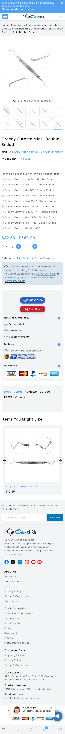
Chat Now (34, 309)
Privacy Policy (12, 591)
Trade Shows (12, 618)
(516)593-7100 (34, 300)
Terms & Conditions (16, 596)
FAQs (7, 586)
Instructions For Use (17, 643)
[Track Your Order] (61, 16)
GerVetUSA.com (46, 273)
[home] (31, 729)
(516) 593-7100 (22, 688)
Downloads (11, 633)
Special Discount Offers (19, 613)
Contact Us (11, 601)
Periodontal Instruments (26, 25)
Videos (8, 638)
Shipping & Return (15, 655)
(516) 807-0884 (43, 688)
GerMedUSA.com (15, 280)
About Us (10, 576)
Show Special (12, 623)
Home (5, 25)
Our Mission (11, 581)
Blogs (7, 628)
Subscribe (55, 517)
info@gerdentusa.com (26, 698)
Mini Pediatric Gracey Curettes (33, 28)
